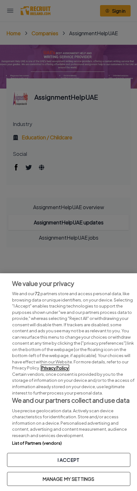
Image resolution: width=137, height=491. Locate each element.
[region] (68, 382)
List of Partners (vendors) (37, 443)
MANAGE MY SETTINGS (69, 479)
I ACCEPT (68, 460)
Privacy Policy (54, 367)
